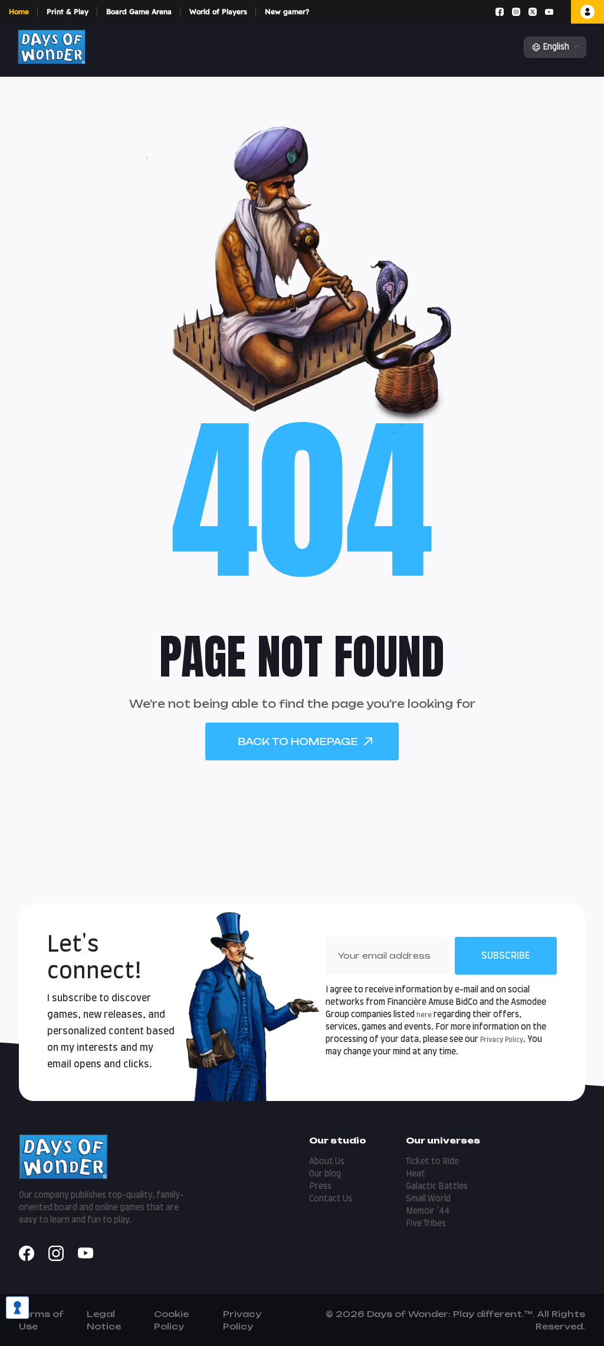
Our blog (325, 1174)
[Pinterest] (561, 12)
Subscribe (505, 956)
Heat (415, 1174)
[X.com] (532, 12)
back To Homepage (298, 741)
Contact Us (330, 1199)
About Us (326, 1162)
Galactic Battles (437, 1186)
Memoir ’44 (427, 1211)
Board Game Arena (139, 11)
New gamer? (287, 11)
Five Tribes (426, 1224)
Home (19, 11)
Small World (428, 1199)
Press (320, 1186)
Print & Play (67, 11)
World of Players (218, 11)
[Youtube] (549, 12)
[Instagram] (516, 12)
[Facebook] (499, 12)
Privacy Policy (501, 1040)
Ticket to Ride (432, 1162)
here (424, 1015)
